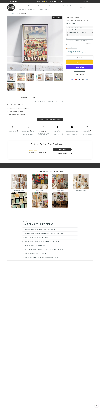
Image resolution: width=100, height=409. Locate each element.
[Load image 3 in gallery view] (30, 77)
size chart (89, 43)
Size (67, 38)
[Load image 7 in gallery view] (11, 86)
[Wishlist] (88, 7)
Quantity (68, 44)
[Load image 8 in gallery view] (20, 86)
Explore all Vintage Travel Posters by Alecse (50, 119)
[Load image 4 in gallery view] (39, 77)
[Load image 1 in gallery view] (11, 77)
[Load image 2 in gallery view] (20, 77)
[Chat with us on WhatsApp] (96, 405)
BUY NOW (79, 62)
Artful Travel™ (70, 20)
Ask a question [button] (62, 153)
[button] (20, 5)
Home (12, 13)
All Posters (16, 13)
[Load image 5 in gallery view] (49, 77)
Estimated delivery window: (74, 51)
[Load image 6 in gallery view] (58, 77)
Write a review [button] (62, 149)
